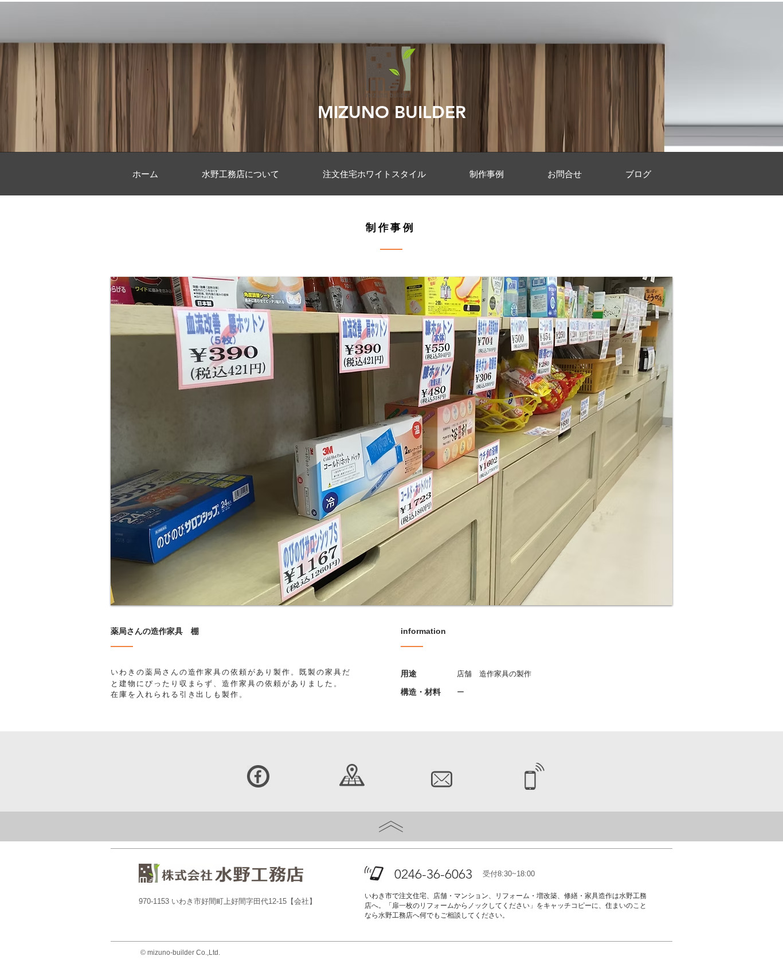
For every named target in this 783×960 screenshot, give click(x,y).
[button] (391, 441)
